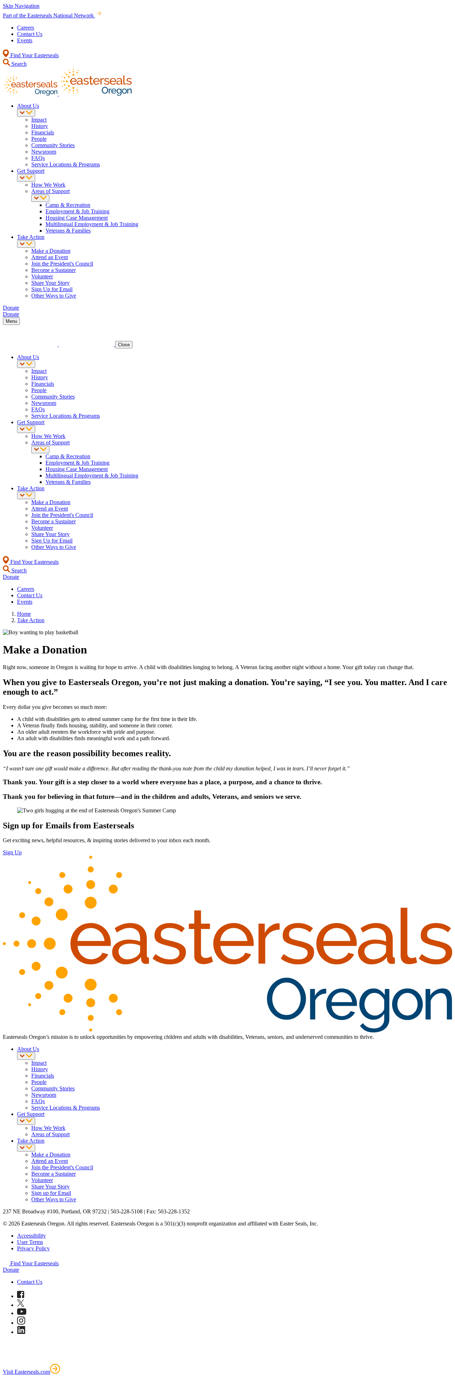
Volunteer (42, 276)
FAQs (38, 158)
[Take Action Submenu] (26, 244)
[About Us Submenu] (26, 113)
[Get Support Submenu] (26, 178)
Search (18, 64)
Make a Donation (50, 251)
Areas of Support (50, 191)
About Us (28, 106)
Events (24, 40)
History (39, 126)
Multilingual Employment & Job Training (92, 224)
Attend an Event (49, 257)
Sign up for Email (51, 1193)
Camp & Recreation (68, 205)
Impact (39, 120)
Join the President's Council (62, 264)
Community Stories (53, 145)
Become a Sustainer (53, 270)
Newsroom (43, 152)
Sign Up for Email (52, 289)
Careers (25, 28)
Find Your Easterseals (34, 55)
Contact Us (29, 34)
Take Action (30, 237)
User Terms (30, 1242)
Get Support (30, 171)
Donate (11, 1270)
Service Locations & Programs (65, 164)
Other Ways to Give (53, 296)
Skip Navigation (21, 6)
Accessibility (31, 1236)
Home (24, 614)
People (39, 139)
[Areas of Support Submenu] (40, 198)
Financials (42, 132)
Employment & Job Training (77, 211)
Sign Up (12, 852)
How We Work (48, 185)
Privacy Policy (33, 1248)
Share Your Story (50, 283)
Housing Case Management (77, 218)
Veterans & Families (68, 231)
